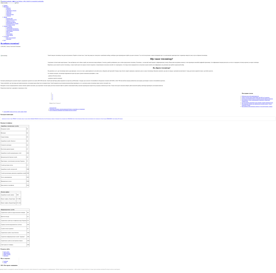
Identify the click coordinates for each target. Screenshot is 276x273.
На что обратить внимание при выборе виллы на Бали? (63, 110)
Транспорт (109, 118)
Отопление (63, 118)
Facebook (5, 261)
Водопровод (8, 118)
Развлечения (80, 118)
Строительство (97, 118)
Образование (57, 118)
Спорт (94, 118)
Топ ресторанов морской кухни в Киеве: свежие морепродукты (257, 102)
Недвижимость (48, 118)
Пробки (76, 118)
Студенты (101, 118)
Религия (86, 118)
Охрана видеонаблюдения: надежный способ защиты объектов (257, 98)
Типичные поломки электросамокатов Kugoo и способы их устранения (67, 109)
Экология (121, 118)
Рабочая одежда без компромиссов (250, 96)
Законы (23, 118)
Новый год (53, 118)
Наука (45, 118)
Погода (66, 118)
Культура (36, 118)
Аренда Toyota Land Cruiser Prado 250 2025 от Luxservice (255, 97)
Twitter (5, 262)
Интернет (29, 118)
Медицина (40, 118)
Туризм (113, 118)
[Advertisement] (25, 50)
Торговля (104, 118)
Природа (73, 118)
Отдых (60, 118)
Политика (70, 118)
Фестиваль (116, 118)
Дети (17, 118)
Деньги (14, 118)
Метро (43, 118)
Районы (83, 118)
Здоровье (25, 118)
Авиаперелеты (4, 118)
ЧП (118, 118)
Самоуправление (90, 118)
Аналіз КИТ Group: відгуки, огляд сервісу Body (15, 111)
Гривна (11, 118)
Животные (19, 118)
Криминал (32, 118)
